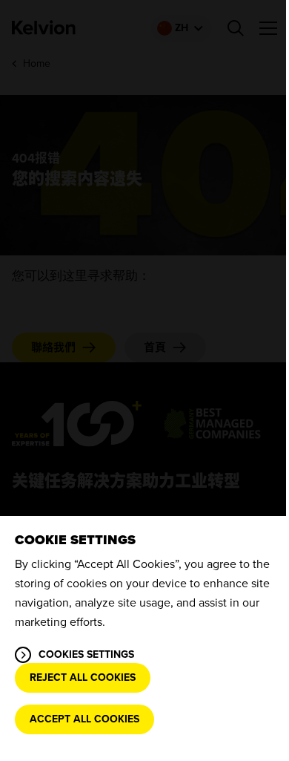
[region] (144, 638)
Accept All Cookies (84, 719)
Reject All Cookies (83, 677)
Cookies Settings (86, 654)
